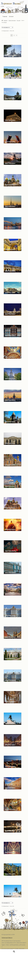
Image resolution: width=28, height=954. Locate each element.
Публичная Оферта (7, 937)
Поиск (14, 951)
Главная (4, 16)
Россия (18, 20)
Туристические (12, 20)
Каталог (11, 16)
